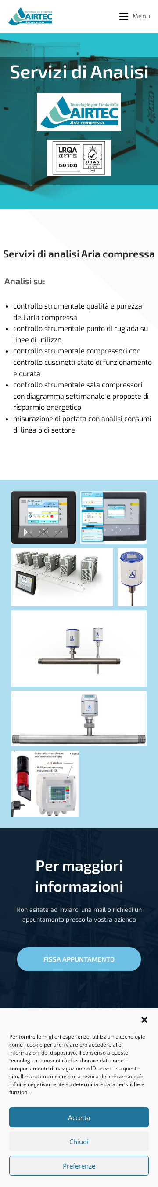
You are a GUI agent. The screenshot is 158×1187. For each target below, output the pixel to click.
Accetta (79, 1117)
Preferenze (79, 1165)
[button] (144, 1019)
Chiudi (79, 1141)
